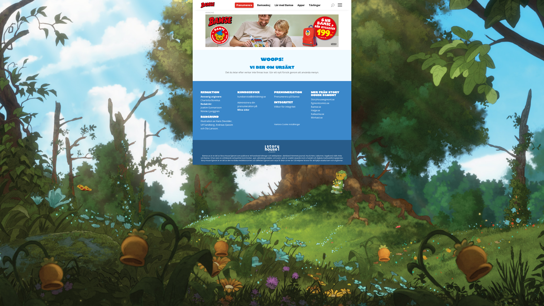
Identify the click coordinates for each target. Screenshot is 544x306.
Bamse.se (316, 106)
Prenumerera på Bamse (286, 96)
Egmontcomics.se (320, 103)
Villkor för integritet (284, 106)
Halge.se (315, 110)
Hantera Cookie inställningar (287, 124)
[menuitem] (245, 5)
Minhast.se (317, 117)
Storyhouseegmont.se (322, 99)
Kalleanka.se (317, 114)
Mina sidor (243, 109)
